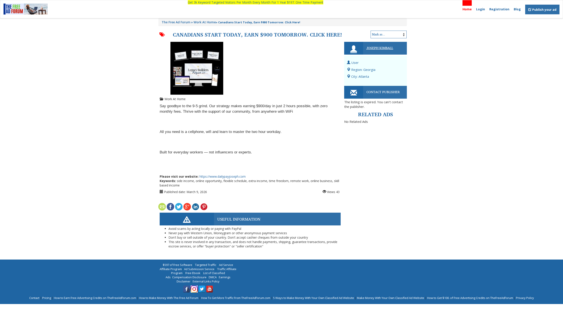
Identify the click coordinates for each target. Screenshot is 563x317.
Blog (517, 9)
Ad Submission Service (199, 269)
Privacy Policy (525, 298)
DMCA (213, 277)
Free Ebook (192, 273)
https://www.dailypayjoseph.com (222, 176)
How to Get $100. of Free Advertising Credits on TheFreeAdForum (470, 298)
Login (480, 9)
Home (467, 9)
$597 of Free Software (177, 265)
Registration (499, 9)
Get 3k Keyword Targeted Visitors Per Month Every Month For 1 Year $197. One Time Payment (255, 2)
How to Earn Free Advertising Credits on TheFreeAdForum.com (95, 298)
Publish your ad (543, 9)
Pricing (46, 298)
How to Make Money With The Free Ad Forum (168, 298)
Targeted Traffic (205, 265)
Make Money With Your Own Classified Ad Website (390, 298)
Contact (34, 298)
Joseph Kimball (379, 48)
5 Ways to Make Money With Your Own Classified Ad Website (313, 298)
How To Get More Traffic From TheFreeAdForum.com (235, 298)
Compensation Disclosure (189, 277)
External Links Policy (206, 281)
